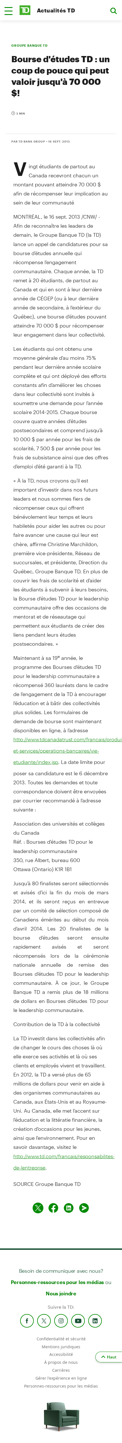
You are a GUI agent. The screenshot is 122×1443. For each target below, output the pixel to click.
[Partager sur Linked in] (68, 1208)
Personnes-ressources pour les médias (57, 1282)
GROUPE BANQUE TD (29, 45)
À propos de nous (61, 1362)
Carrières (61, 1370)
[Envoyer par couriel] (84, 1208)
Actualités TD (56, 10)
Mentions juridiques (61, 1346)
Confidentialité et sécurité (61, 1338)
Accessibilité (61, 1354)
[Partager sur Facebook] (53, 1208)
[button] (8, 11)
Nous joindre (61, 1293)
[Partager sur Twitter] (38, 1208)
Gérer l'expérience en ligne (61, 1378)
